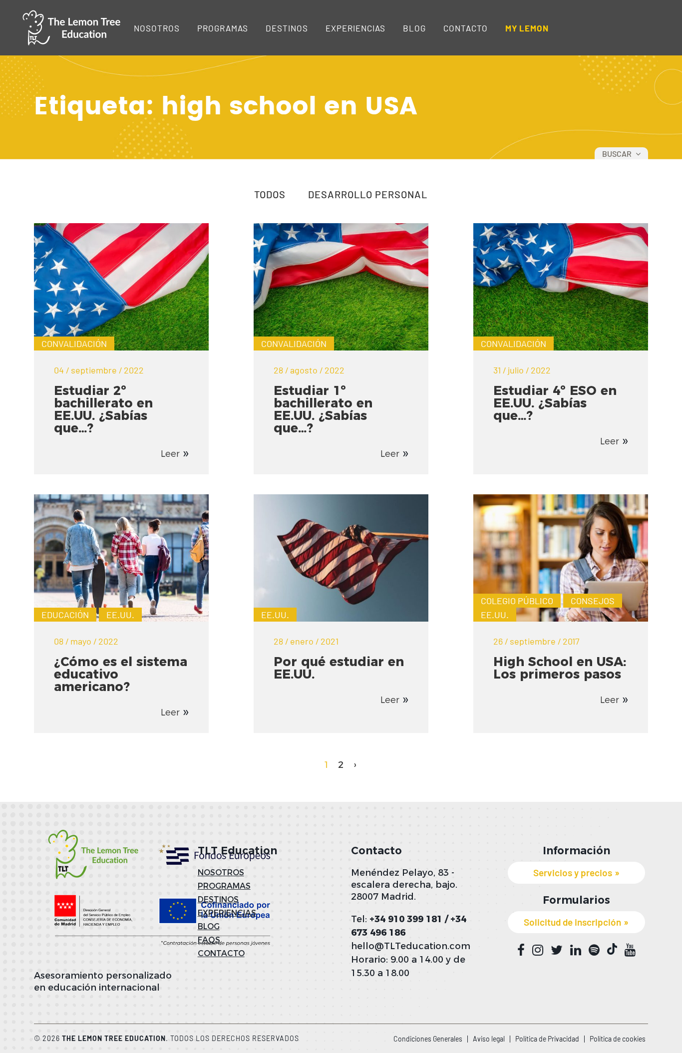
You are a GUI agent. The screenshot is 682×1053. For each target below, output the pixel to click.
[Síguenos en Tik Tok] (612, 949)
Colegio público (517, 600)
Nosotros (157, 28)
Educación (65, 614)
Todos (270, 194)
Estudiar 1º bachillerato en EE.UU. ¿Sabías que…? (323, 409)
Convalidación (74, 343)
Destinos (287, 28)
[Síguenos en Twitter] (557, 950)
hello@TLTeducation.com (410, 946)
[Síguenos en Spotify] (594, 950)
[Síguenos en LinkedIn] (575, 950)
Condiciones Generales (427, 1039)
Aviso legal (489, 1039)
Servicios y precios (572, 872)
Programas (222, 28)
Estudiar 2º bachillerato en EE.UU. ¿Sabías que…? (103, 409)
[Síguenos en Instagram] (537, 950)
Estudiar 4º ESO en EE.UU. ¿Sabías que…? (555, 403)
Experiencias (355, 28)
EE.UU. (120, 614)
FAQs (209, 940)
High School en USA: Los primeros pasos (559, 668)
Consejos (593, 600)
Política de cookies (618, 1039)
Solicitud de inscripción (572, 922)
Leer (170, 453)
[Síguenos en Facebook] (521, 950)
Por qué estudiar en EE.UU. (339, 668)
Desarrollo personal (367, 194)
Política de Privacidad (547, 1039)
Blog (414, 28)
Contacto (465, 28)
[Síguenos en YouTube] (630, 950)
